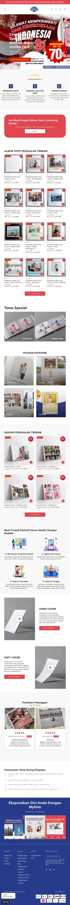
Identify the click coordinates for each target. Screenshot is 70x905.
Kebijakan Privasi (23, 875)
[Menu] (5, 9)
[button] (51, 9)
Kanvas (6, 858)
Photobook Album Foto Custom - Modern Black (12, 245)
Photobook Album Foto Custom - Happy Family (55, 178)
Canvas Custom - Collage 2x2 (46, 505)
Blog (19, 864)
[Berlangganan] (65, 856)
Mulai (35, 131)
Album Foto (8, 855)
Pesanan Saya (22, 855)
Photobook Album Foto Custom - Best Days (33, 281)
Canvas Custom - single (12, 466)
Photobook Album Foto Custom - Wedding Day (12, 211)
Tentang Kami (22, 866)
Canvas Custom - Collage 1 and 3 (15, 505)
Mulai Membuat (49, 628)
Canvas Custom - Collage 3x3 (46, 466)
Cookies (20, 883)
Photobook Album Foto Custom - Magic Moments (13, 281)
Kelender (7, 864)
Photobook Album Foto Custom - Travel (55, 211)
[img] (20, 733)
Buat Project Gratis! (20, 59)
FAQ (32, 858)
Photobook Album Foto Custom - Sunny (55, 245)
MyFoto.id (11, 891)
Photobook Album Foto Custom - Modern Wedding (56, 281)
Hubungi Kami (36, 855)
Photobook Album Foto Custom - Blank (12, 178)
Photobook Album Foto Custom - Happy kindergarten (33, 246)
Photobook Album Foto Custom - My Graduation (34, 178)
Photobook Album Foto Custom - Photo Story (33, 211)
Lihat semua (35, 293)
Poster (6, 861)
